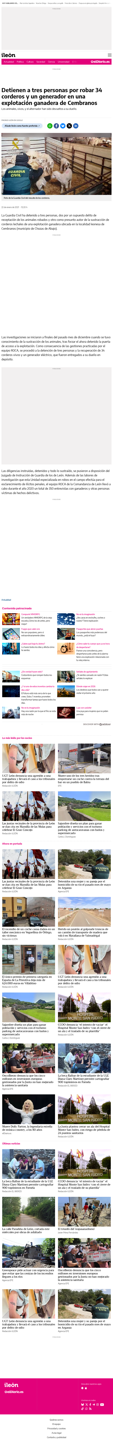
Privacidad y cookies (56, 1428)
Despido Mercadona (105, 3)
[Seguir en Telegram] (94, 1404)
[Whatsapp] (50, 126)
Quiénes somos (56, 1420)
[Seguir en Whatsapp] (86, 1408)
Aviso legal (56, 1433)
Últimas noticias (11, 1143)
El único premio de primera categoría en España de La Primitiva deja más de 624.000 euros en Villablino (27, 980)
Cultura (30, 61)
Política (20, 61)
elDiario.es (6, 1133)
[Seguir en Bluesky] (82, 1404)
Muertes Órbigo (41, 3)
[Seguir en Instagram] (97, 1404)
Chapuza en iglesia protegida (88, 3)
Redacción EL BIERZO (67, 1085)
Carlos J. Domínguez (67, 836)
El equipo (56, 1424)
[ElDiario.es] (100, 61)
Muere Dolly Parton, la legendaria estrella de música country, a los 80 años (27, 1128)
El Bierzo (76, 61)
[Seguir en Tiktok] (82, 1408)
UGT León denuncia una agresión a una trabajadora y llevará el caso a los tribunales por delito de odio (28, 779)
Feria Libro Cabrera (71, 3)
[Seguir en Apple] (86, 1388)
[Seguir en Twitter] (86, 1404)
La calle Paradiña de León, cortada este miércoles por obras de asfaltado (25, 1230)
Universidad (63, 61)
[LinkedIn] (75, 126)
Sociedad (40, 61)
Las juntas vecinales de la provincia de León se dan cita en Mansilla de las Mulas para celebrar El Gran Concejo (28, 827)
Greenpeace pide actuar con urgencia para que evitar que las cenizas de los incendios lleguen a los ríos (28, 1273)
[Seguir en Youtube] (102, 1404)
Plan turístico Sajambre (27, 3)
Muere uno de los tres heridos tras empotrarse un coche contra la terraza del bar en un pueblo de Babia (83, 779)
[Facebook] (56, 126)
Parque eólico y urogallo (55, 3)
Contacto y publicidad (56, 1437)
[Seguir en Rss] (90, 1408)
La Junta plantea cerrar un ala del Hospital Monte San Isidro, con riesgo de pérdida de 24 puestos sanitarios (84, 1130)
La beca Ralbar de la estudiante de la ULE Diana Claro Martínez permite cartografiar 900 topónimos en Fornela (83, 1079)
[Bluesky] (62, 126)
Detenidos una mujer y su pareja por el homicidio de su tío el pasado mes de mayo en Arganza (84, 885)
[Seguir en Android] (82, 1388)
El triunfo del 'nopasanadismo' (76, 1229)
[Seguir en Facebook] (90, 1404)
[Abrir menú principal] (110, 55)
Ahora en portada (12, 843)
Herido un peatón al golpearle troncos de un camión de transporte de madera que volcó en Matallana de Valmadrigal (83, 932)
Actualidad (9, 61)
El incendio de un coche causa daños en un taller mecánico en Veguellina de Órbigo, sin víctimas (28, 932)
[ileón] (19, 1385)
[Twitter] (69, 126)
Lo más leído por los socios (17, 738)
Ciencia (51, 61)
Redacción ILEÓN (10, 785)
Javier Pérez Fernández (68, 1232)
